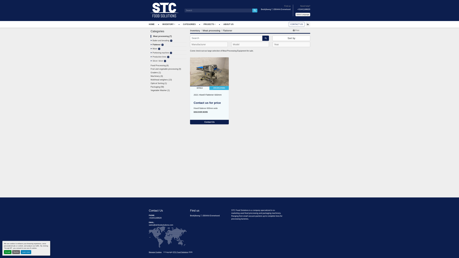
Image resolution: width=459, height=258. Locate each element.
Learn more (26, 252)
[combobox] (209, 44)
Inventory (168, 24)
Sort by (291, 38)
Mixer (155, 49)
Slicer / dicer (158, 61)
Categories (189, 24)
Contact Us (296, 24)
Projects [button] (209, 24)
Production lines (159, 57)
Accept (7, 252)
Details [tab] (200, 88)
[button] (168, 24)
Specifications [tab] (219, 88)
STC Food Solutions (180, 252)
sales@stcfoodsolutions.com (161, 225)
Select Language (302, 14)
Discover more (201, 112)
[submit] (254, 10)
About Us (228, 24)
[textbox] (200, 44)
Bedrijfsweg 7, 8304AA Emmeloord (276, 9)
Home (152, 24)
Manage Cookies (155, 252)
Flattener (157, 45)
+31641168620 (303, 9)
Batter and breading (161, 41)
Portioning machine (161, 53)
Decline (16, 252)
